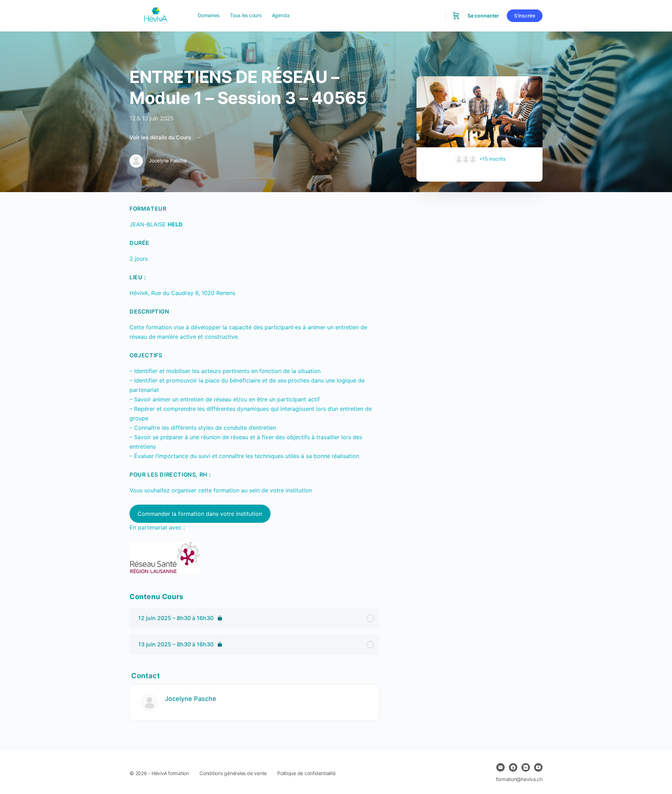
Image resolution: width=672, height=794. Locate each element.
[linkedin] (526, 767)
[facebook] (513, 767)
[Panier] (456, 15)
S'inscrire (524, 16)
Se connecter (483, 16)
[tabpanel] (254, 389)
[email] (500, 767)
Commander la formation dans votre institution (200, 513)
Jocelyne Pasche (190, 698)
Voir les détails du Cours (161, 137)
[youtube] (538, 767)
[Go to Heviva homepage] (156, 15)
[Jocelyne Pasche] (149, 702)
